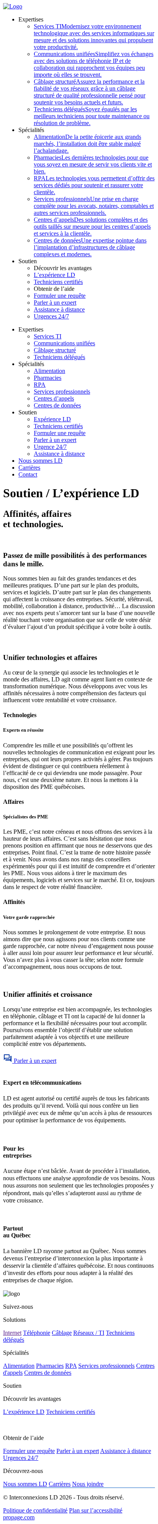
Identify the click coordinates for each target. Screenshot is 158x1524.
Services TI (94, 36)
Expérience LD (52, 419)
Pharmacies (93, 164)
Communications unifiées (93, 64)
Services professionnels (94, 206)
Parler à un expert (55, 302)
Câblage (62, 1332)
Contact (27, 474)
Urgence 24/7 (50, 447)
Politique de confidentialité (35, 1510)
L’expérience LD (54, 275)
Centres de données (90, 247)
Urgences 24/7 (51, 316)
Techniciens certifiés (58, 282)
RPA (94, 185)
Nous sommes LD (40, 460)
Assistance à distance (59, 309)
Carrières (29, 467)
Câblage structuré (89, 92)
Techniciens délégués (92, 116)
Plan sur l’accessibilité (95, 1510)
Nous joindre (88, 1484)
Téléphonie (36, 1332)
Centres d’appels (92, 226)
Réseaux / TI (88, 1332)
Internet (12, 1332)
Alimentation (87, 144)
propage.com (19, 1517)
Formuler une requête (60, 295)
